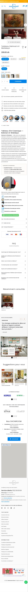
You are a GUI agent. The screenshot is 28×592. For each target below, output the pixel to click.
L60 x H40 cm (5, 59)
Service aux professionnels (7, 556)
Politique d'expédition (6, 544)
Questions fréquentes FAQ (7, 535)
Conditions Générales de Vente (8, 542)
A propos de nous (5, 515)
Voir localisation (8, 498)
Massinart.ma (11, 580)
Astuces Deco (4, 533)
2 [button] (14, 357)
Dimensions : (7, 56)
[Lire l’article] (7, 395)
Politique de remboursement (7, 547)
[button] (25, 377)
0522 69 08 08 (11, 490)
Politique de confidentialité (7, 551)
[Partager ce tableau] (25, 47)
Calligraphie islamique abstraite (20, 383)
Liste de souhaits (5, 524)
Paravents (3, 531)
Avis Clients (3, 526)
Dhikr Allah (11, 349)
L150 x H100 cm (5, 62)
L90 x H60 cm (13, 59)
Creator (3, 383)
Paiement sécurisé (5, 554)
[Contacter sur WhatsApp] (25, 582)
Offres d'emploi (4, 519)
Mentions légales (5, 549)
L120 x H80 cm (22, 59)
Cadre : (5, 72)
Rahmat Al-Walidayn (5, 308)
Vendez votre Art (5, 521)
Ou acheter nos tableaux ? (7, 561)
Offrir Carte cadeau (5, 528)
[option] (14, 24)
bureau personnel (12, 160)
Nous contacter (4, 558)
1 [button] (12, 357)
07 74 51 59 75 (7, 492)
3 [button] (16, 357)
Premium (4, 68)
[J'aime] (12, 308)
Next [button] (25, 25)
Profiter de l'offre (12, 1)
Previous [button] (2, 25)
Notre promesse (5, 517)
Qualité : (5, 66)
